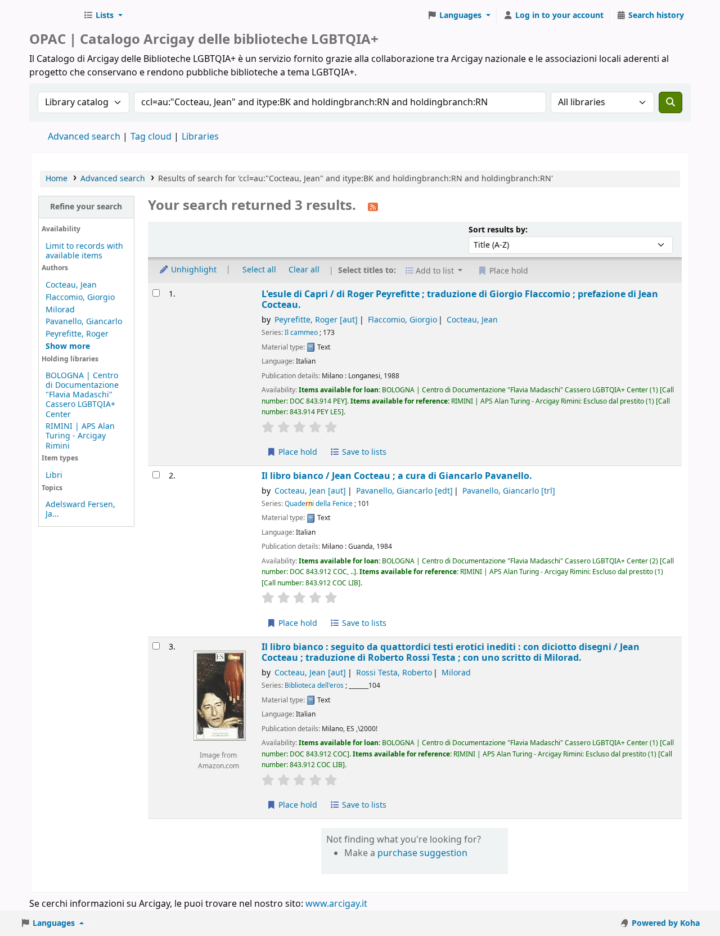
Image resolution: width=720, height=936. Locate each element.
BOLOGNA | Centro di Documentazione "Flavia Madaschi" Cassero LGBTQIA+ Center (82, 395)
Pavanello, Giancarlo (84, 322)
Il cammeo (301, 333)
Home (57, 179)
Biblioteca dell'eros (314, 685)
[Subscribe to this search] (372, 206)
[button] (103, 15)
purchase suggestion (422, 853)
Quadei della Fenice (319, 504)
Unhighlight (193, 270)
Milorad (60, 310)
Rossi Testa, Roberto (394, 673)
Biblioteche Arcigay (54, 16)
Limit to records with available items (84, 251)
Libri (54, 475)
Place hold (296, 452)
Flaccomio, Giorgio (80, 297)
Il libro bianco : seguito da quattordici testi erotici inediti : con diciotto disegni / (451, 653)
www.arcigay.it (336, 904)
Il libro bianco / (397, 476)
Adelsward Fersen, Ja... (80, 509)
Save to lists (363, 452)
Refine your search (86, 207)
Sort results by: (498, 230)
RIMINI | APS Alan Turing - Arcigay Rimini (80, 435)
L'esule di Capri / (460, 300)
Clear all (304, 270)
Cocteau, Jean (71, 285)
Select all (259, 270)
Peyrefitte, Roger (77, 334)
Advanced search (84, 137)
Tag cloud (151, 137)
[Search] (670, 102)
